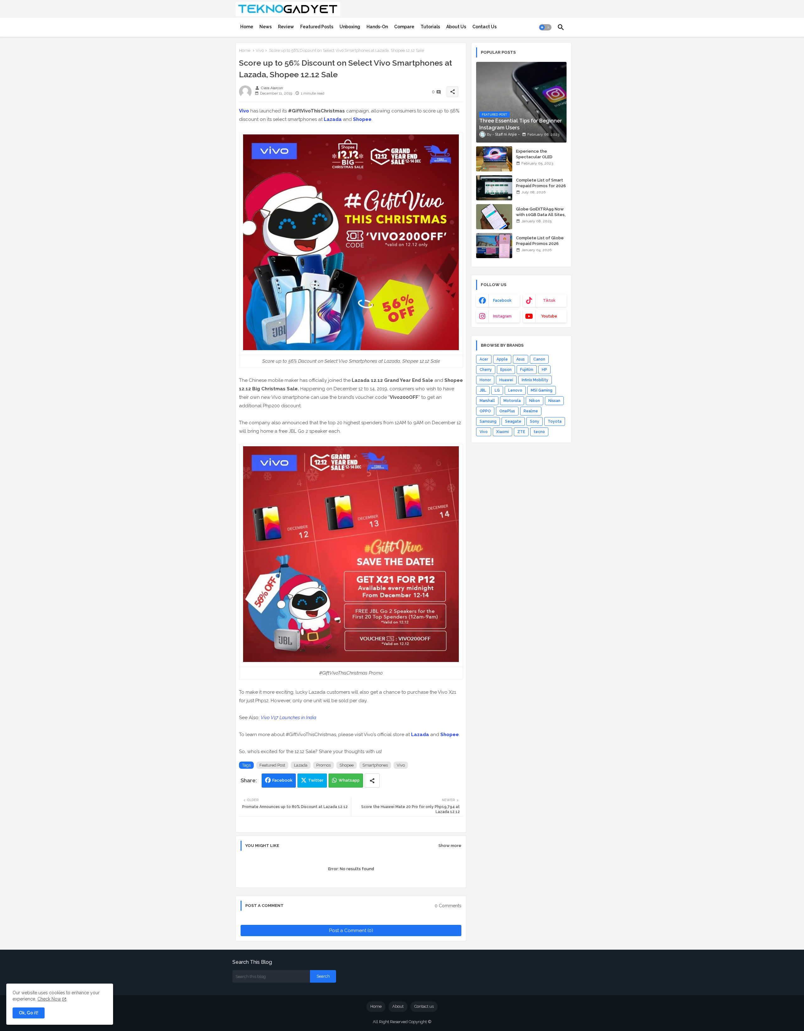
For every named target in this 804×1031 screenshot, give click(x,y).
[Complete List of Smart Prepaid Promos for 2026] (494, 187)
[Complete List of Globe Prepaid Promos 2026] (494, 245)
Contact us (424, 1006)
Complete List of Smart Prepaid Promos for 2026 (541, 183)
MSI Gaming (541, 390)
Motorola (512, 401)
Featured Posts (316, 26)
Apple (502, 359)
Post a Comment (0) (351, 930)
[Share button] (372, 780)
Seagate (513, 421)
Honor (485, 380)
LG (497, 390)
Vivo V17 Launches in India (288, 717)
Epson (506, 369)
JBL (483, 390)
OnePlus (507, 411)
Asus (520, 359)
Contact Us (484, 26)
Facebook (282, 780)
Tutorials (430, 26)
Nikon (534, 401)
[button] (545, 27)
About (398, 1006)
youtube (549, 316)
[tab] (246, 26)
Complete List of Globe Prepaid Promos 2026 (540, 241)
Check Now (49, 998)
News (265, 26)
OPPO (485, 411)
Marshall (487, 401)
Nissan (554, 401)
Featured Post (272, 765)
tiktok (549, 300)
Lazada (333, 119)
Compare (404, 26)
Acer (484, 359)
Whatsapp (349, 780)
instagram (502, 316)
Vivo (260, 50)
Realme (531, 411)
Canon (539, 359)
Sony (534, 421)
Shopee (362, 119)
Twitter (315, 780)
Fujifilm (526, 369)
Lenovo (515, 390)
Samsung (488, 421)
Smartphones (375, 765)
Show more (449, 845)
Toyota (555, 421)
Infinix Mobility (535, 380)
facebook (502, 300)
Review (286, 26)
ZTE (521, 432)
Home (246, 26)
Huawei (506, 380)
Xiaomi (502, 432)
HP (544, 369)
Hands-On (377, 26)
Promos (323, 765)
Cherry (486, 369)
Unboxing (350, 26)
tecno (539, 432)
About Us (456, 26)
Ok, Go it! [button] (28, 1012)
